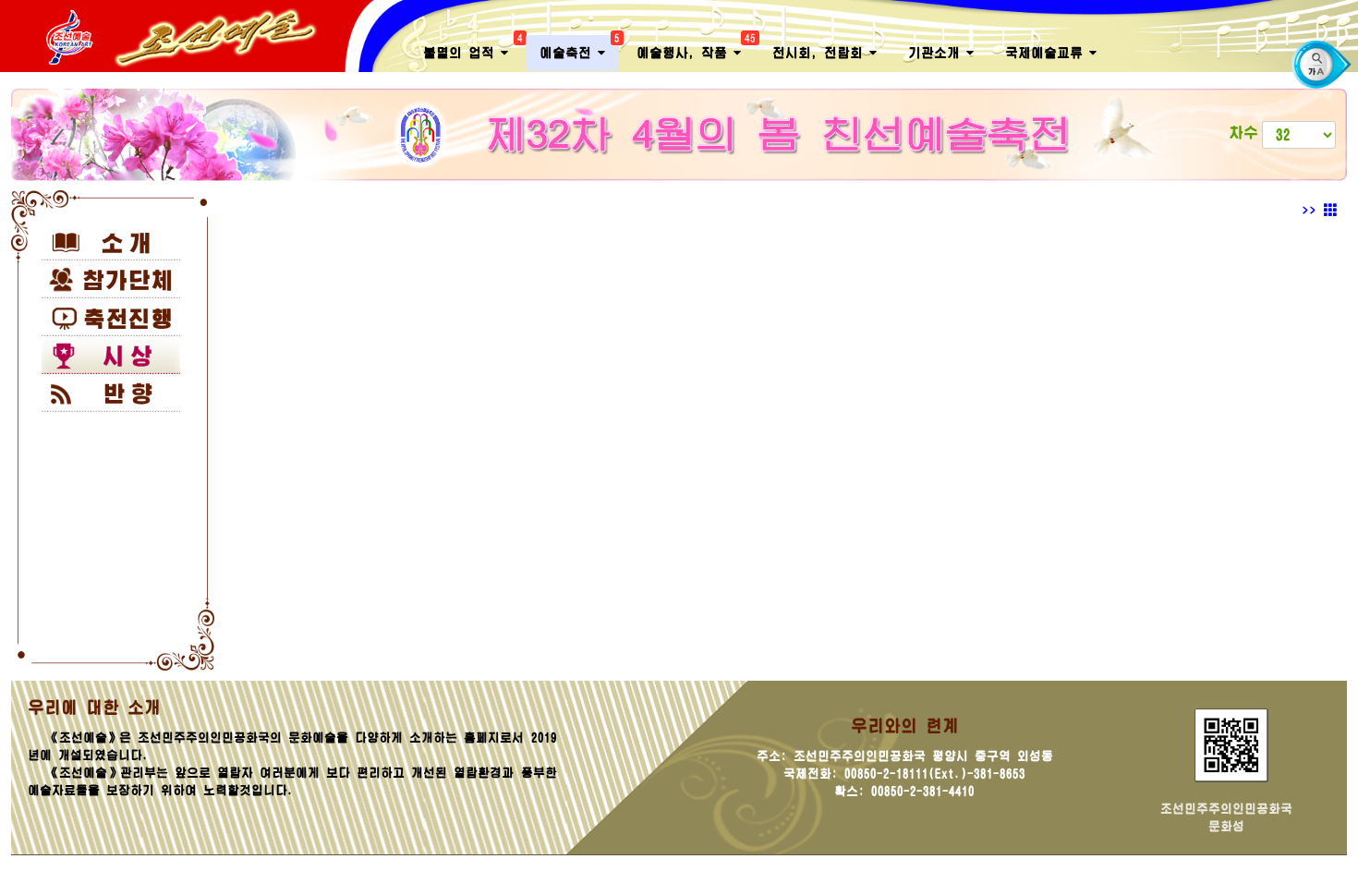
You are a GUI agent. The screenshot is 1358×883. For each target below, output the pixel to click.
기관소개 (937, 52)
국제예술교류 (1047, 52)
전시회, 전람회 (820, 52)
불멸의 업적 (472, 47)
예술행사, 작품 (696, 47)
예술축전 (579, 47)
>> (1313, 210)
